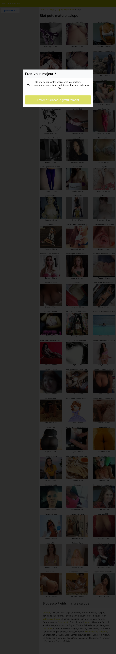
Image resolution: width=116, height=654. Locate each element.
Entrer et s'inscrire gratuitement (58, 100)
